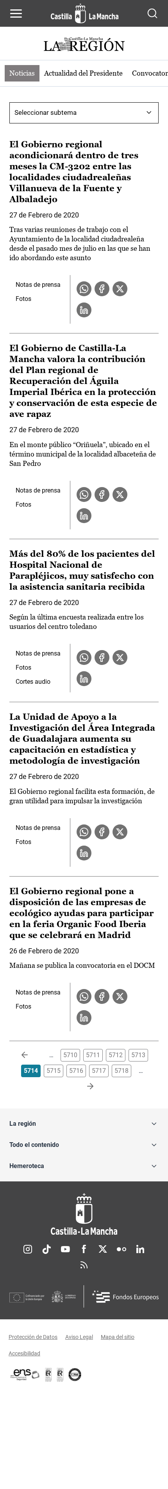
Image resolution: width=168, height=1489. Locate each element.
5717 (99, 1070)
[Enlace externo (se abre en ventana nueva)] (60, 1375)
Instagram (27, 1249)
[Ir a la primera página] (31, 1055)
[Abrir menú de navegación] (16, 13)
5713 (138, 1055)
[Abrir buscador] (152, 13)
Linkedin (140, 1249)
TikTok (46, 1249)
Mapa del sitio (117, 1337)
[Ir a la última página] (84, 1086)
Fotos (23, 299)
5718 (121, 1070)
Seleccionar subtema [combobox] (45, 112)
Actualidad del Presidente (83, 73)
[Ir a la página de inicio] (84, 13)
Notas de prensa (38, 284)
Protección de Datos (33, 1337)
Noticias (22, 73)
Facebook (84, 1249)
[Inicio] (84, 1214)
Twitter (102, 1249)
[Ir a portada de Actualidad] (84, 45)
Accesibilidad (24, 1353)
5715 (53, 1070)
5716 (76, 1070)
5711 (93, 1055)
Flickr (121, 1249)
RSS (84, 1265)
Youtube (65, 1249)
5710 (70, 1055)
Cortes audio (33, 681)
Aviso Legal (79, 1337)
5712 (116, 1055)
